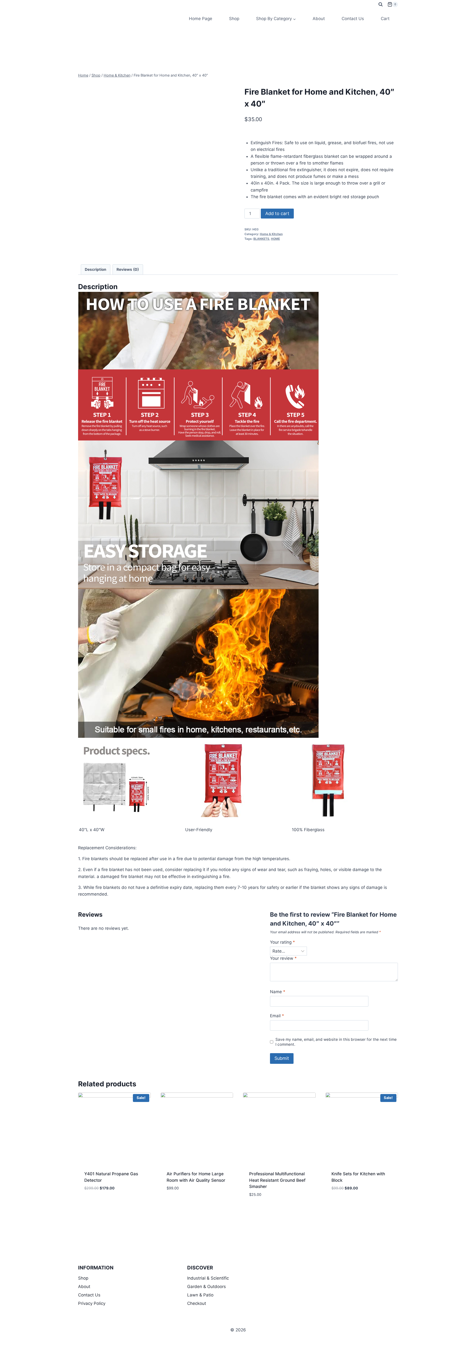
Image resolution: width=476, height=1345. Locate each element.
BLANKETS (261, 239)
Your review (283, 958)
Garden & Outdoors (206, 1286)
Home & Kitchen (271, 234)
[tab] (96, 269)
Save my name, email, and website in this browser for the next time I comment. (336, 1042)
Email (277, 1015)
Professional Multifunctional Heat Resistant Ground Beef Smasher (277, 1180)
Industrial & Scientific (208, 1278)
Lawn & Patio (200, 1294)
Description (95, 269)
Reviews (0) (128, 269)
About (319, 18)
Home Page (200, 18)
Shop (234, 18)
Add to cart (277, 213)
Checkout (196, 1303)
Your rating (282, 942)
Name (277, 991)
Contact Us (353, 18)
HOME (275, 239)
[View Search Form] (380, 4)
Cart (385, 18)
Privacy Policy (91, 1303)
